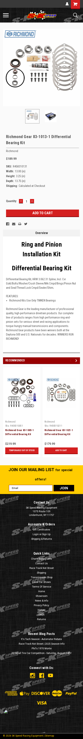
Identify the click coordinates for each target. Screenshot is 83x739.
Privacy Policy (41, 605)
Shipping (41, 572)
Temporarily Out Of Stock (22, 450)
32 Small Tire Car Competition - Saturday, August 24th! (41, 653)
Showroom (42, 596)
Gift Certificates (41, 529)
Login (36, 534)
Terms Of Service (41, 586)
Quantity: (11, 201)
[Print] (19, 224)
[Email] (13, 224)
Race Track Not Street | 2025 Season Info (41, 643)
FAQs (42, 614)
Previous (6, 67)
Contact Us (41, 563)
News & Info (41, 600)
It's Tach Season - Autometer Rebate (41, 639)
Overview (41, 233)
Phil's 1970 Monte (42, 648)
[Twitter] (25, 224)
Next (77, 67)
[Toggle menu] (6, 15)
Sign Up (46, 534)
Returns (41, 619)
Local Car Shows (41, 582)
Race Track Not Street (41, 568)
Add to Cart (61, 450)
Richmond (10, 421)
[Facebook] (7, 224)
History (42, 610)
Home (41, 591)
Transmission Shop (41, 577)
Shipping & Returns (41, 539)
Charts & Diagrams (41, 558)
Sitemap (49, 735)
